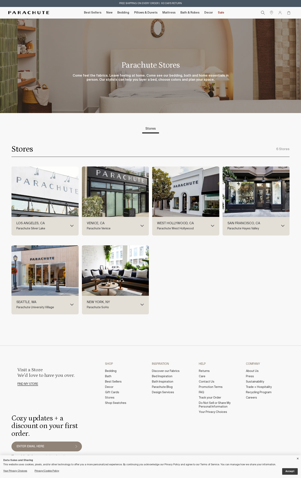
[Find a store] (271, 13)
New (109, 12)
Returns (204, 371)
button (76, 446)
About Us (252, 371)
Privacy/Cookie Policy (47, 471)
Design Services (163, 392)
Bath (108, 376)
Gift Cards (112, 392)
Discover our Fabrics (166, 371)
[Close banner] (298, 457)
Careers (251, 397)
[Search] (263, 13)
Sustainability (255, 381)
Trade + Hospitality (259, 387)
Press (250, 376)
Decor (208, 12)
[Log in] (280, 13)
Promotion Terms (211, 387)
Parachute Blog (162, 387)
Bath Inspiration (162, 381)
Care (202, 376)
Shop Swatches (115, 403)
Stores (150, 128)
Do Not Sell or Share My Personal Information (215, 405)
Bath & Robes (189, 12)
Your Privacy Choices (213, 412)
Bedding (123, 12)
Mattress (168, 12)
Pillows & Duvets (145, 12)
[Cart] (289, 13)
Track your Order (210, 397)
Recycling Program (259, 392)
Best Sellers (92, 12)
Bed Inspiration (162, 376)
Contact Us (206, 381)
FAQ (201, 392)
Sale (221, 12)
